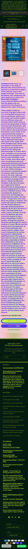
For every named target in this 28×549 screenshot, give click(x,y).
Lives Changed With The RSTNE (11, 416)
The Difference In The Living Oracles (13, 403)
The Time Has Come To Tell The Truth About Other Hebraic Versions (13, 421)
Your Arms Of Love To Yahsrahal (11, 435)
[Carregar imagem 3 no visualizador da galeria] (21, 73)
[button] (2, 26)
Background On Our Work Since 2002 (13, 396)
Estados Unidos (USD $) (13, 527)
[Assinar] (23, 357)
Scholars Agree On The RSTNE (11, 399)
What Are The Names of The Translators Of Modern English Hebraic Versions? (13, 431)
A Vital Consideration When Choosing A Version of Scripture (13, 412)
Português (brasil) (13, 535)
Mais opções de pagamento (14, 329)
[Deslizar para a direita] (26, 73)
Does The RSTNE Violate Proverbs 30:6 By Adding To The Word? (13, 426)
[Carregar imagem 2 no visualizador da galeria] (14, 73)
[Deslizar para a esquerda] (1, 73)
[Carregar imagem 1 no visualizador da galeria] (7, 73)
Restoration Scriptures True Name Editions (14, 545)
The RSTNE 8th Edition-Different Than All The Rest (14, 407)
